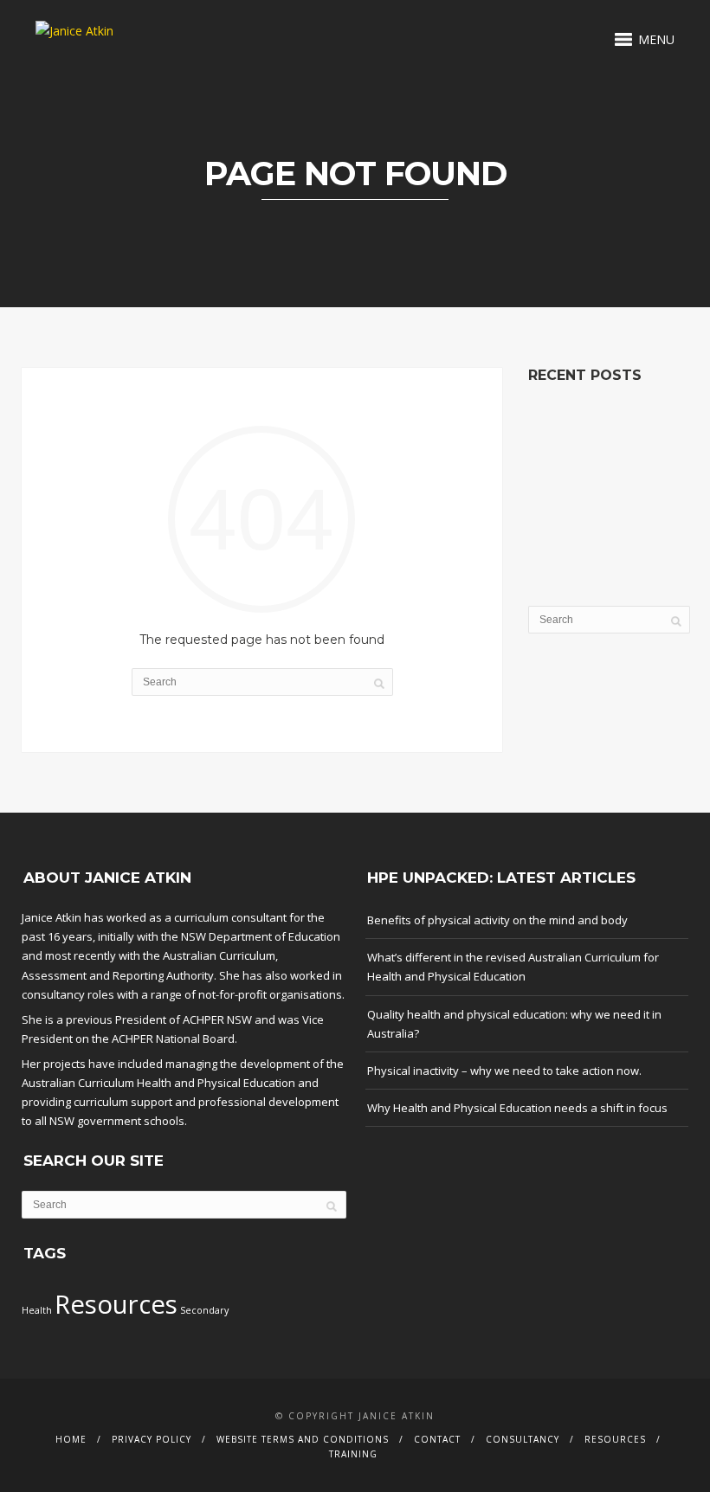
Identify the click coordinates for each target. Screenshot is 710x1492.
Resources (116, 1304)
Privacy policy (151, 1439)
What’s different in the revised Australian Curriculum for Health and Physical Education (513, 966)
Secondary (204, 1310)
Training (353, 1454)
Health (37, 1310)
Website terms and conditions (302, 1439)
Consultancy (522, 1439)
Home (71, 1439)
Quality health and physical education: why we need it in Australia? (514, 1023)
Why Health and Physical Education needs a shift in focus (517, 1108)
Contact (437, 1439)
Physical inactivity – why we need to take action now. (504, 1070)
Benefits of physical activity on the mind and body (497, 920)
